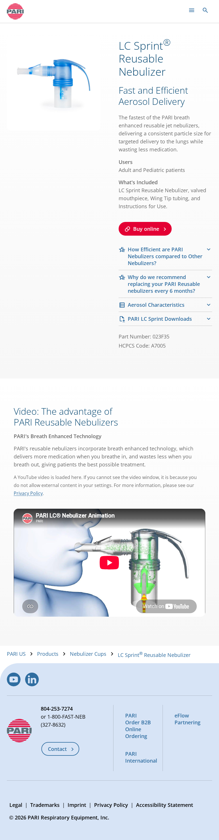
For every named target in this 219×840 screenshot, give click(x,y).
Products (47, 653)
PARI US (16, 653)
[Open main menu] (191, 10)
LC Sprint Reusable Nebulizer (154, 654)
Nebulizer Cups (88, 653)
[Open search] (205, 10)
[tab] (165, 256)
